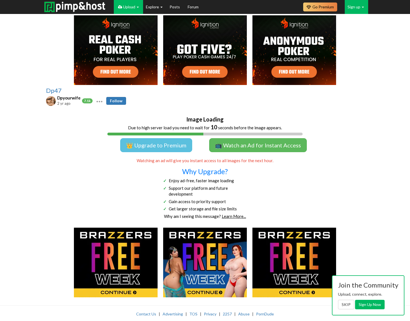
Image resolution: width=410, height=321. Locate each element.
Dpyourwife (69, 97)
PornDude (265, 314)
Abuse (244, 314)
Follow (116, 100)
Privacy (210, 314)
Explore (153, 6)
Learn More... (234, 216)
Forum (193, 6)
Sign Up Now (370, 304)
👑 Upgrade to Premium (156, 145)
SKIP (346, 304)
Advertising (173, 314)
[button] (99, 101)
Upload (129, 6)
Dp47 (54, 90)
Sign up (354, 6)
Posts (175, 6)
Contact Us (146, 314)
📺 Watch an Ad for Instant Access (258, 145)
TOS (193, 314)
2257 (227, 314)
